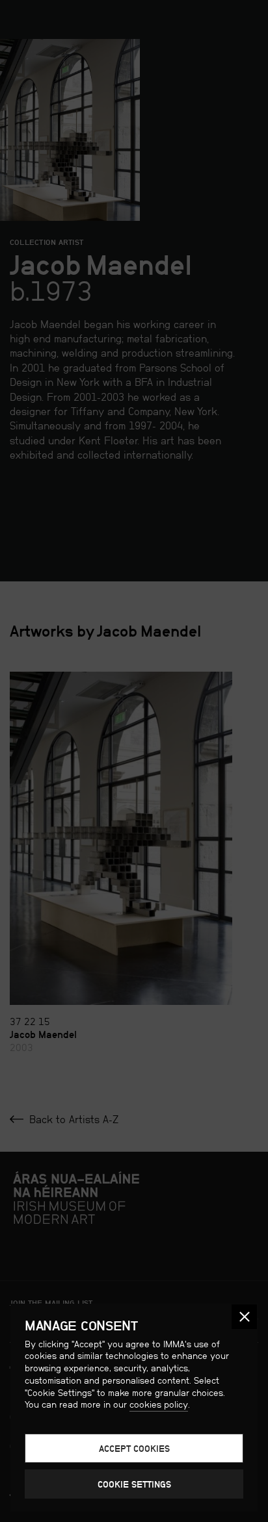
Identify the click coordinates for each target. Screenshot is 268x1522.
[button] (244, 1317)
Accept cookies (134, 1448)
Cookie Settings (134, 1484)
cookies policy (158, 1404)
